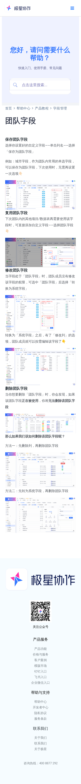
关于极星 (40, 749)
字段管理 (60, 108)
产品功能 (40, 649)
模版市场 (40, 666)
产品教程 (42, 108)
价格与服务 (40, 654)
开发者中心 (40, 707)
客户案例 (40, 660)
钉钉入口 (40, 671)
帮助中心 (23, 108)
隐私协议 (40, 713)
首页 (8, 108)
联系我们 (40, 743)
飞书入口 (40, 677)
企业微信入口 (40, 683)
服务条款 (40, 719)
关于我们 (40, 738)
